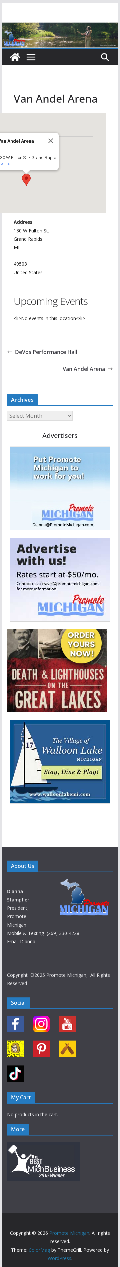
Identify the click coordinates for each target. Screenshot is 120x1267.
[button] (26, 180)
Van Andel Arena (84, 369)
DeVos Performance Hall (46, 352)
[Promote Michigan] (60, 27)
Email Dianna (21, 941)
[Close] (51, 141)
